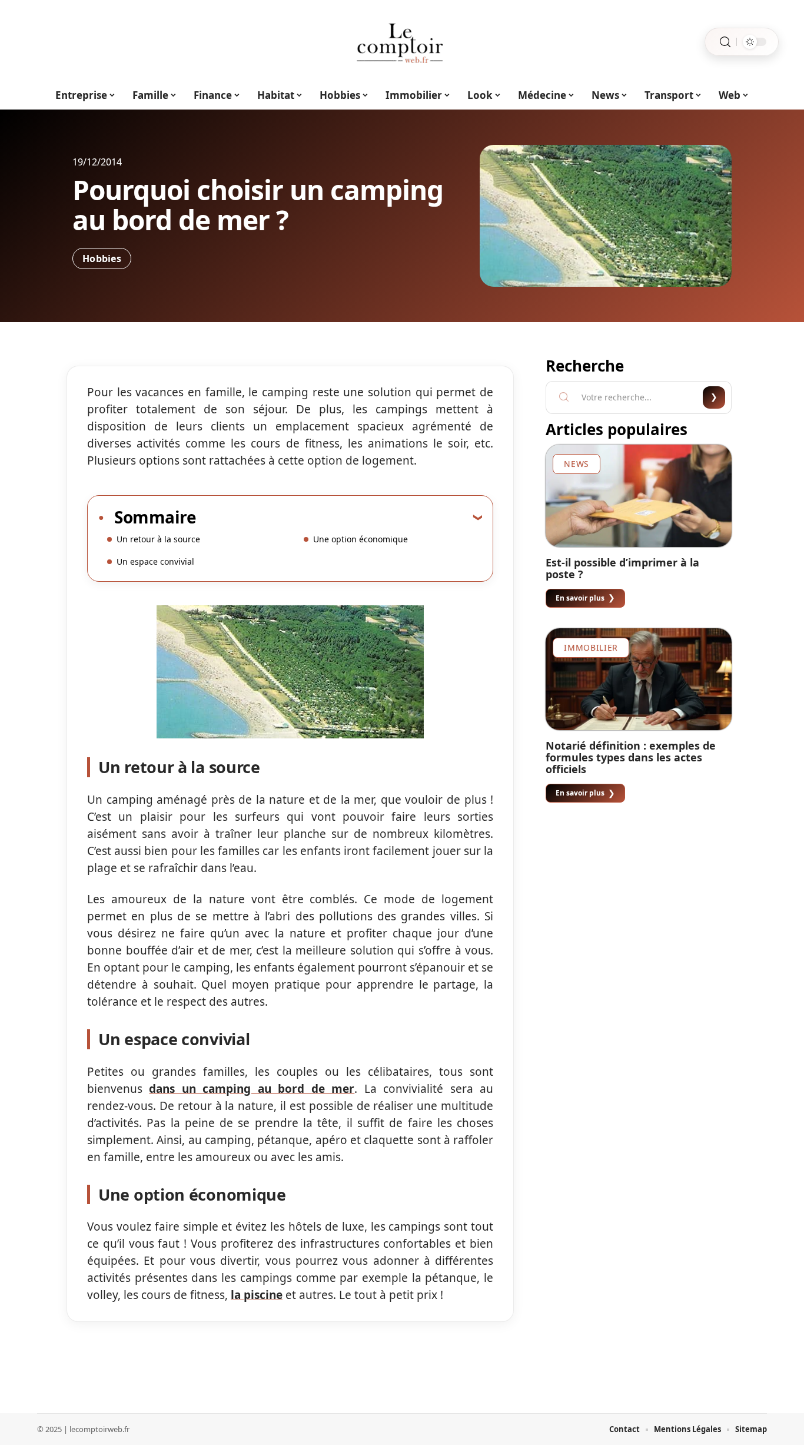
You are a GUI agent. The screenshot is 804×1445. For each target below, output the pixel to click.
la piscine (257, 1295)
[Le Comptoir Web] (402, 41)
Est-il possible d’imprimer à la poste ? (622, 568)
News (576, 463)
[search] (725, 42)
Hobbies (101, 258)
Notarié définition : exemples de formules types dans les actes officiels (631, 757)
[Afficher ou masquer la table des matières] (339, 517)
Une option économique (360, 539)
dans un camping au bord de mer (251, 1088)
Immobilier (591, 647)
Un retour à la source (158, 539)
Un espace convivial (155, 561)
